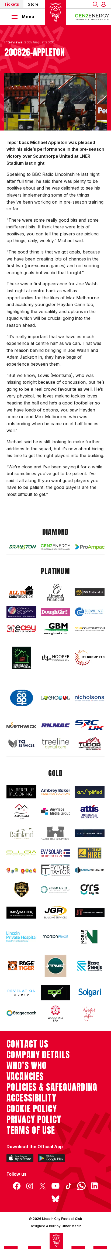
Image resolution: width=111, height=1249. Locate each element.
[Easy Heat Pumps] (21, 629)
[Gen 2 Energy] (56, 547)
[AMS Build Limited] (21, 812)
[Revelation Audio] (21, 992)
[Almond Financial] (56, 592)
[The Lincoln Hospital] (21, 936)
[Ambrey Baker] (56, 791)
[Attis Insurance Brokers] (90, 811)
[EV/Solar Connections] (56, 853)
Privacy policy (33, 1119)
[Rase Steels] (90, 966)
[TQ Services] (21, 743)
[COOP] (21, 698)
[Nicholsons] (90, 698)
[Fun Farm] (21, 870)
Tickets (11, 4)
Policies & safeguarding (51, 1087)
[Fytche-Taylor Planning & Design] (56, 870)
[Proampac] (90, 547)
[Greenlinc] (21, 658)
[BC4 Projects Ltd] (90, 592)
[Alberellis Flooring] (21, 791)
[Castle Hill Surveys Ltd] (56, 833)
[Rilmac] (56, 725)
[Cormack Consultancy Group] (21, 612)
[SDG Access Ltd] (56, 992)
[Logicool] (56, 698)
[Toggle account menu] (104, 4)
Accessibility (31, 1098)
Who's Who (26, 1065)
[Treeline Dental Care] (56, 743)
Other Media (71, 1226)
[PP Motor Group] (56, 966)
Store (33, 4)
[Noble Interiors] (90, 936)
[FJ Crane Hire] (90, 853)
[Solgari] (90, 992)
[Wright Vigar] (90, 1013)
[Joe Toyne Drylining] (90, 912)
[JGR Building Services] (56, 912)
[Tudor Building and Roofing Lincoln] (90, 743)
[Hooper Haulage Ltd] (56, 658)
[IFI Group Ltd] (90, 657)
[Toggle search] (95, 4)
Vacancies (25, 1076)
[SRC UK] (90, 725)
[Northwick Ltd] (21, 725)
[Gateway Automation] (90, 870)
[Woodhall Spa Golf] (56, 1013)
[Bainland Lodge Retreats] (21, 833)
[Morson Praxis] (56, 936)
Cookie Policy (31, 1108)
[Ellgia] (21, 853)
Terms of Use (30, 1130)
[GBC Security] (21, 889)
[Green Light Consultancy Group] (56, 889)
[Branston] (21, 547)
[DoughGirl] (56, 612)
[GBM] (56, 629)
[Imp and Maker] (21, 913)
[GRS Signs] (90, 889)
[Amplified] (90, 792)
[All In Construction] (21, 592)
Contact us (27, 1044)
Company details (38, 1055)
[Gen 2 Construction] (90, 629)
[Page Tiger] (21, 965)
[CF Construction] (90, 833)
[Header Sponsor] (92, 16)
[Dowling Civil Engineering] (90, 612)
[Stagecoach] (21, 1013)
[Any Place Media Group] (56, 811)
